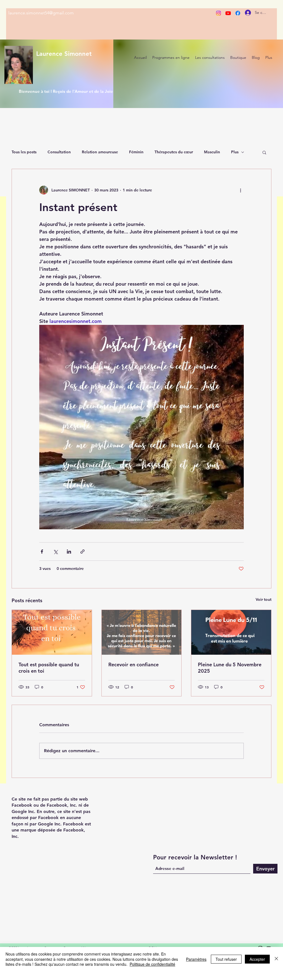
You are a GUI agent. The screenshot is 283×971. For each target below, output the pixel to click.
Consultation (59, 151)
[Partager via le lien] (82, 551)
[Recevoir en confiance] (142, 632)
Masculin (212, 151)
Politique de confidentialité (152, 964)
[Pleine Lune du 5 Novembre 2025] (231, 632)
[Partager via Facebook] (41, 551)
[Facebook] (238, 13)
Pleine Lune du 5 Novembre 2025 (229, 667)
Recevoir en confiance (133, 664)
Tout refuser (226, 959)
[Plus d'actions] (240, 190)
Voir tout (263, 599)
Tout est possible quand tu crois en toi (49, 667)
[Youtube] (228, 13)
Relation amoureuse (100, 151)
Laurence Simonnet (64, 53)
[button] (264, 152)
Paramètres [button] (196, 959)
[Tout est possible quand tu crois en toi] (52, 632)
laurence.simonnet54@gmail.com (41, 12)
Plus (235, 151)
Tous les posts (24, 151)
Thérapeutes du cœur (173, 151)
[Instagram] (218, 13)
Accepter (257, 959)
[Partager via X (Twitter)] (55, 551)
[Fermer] (276, 959)
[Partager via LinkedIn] (69, 551)
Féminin (136, 151)
